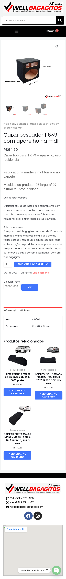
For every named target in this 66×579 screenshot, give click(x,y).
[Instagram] (38, 516)
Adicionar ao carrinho (33, 264)
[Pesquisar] (60, 20)
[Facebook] (28, 516)
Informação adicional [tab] (17, 310)
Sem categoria (20, 123)
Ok (29, 287)
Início (6, 123)
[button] (16, 31)
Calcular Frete (12, 281)
